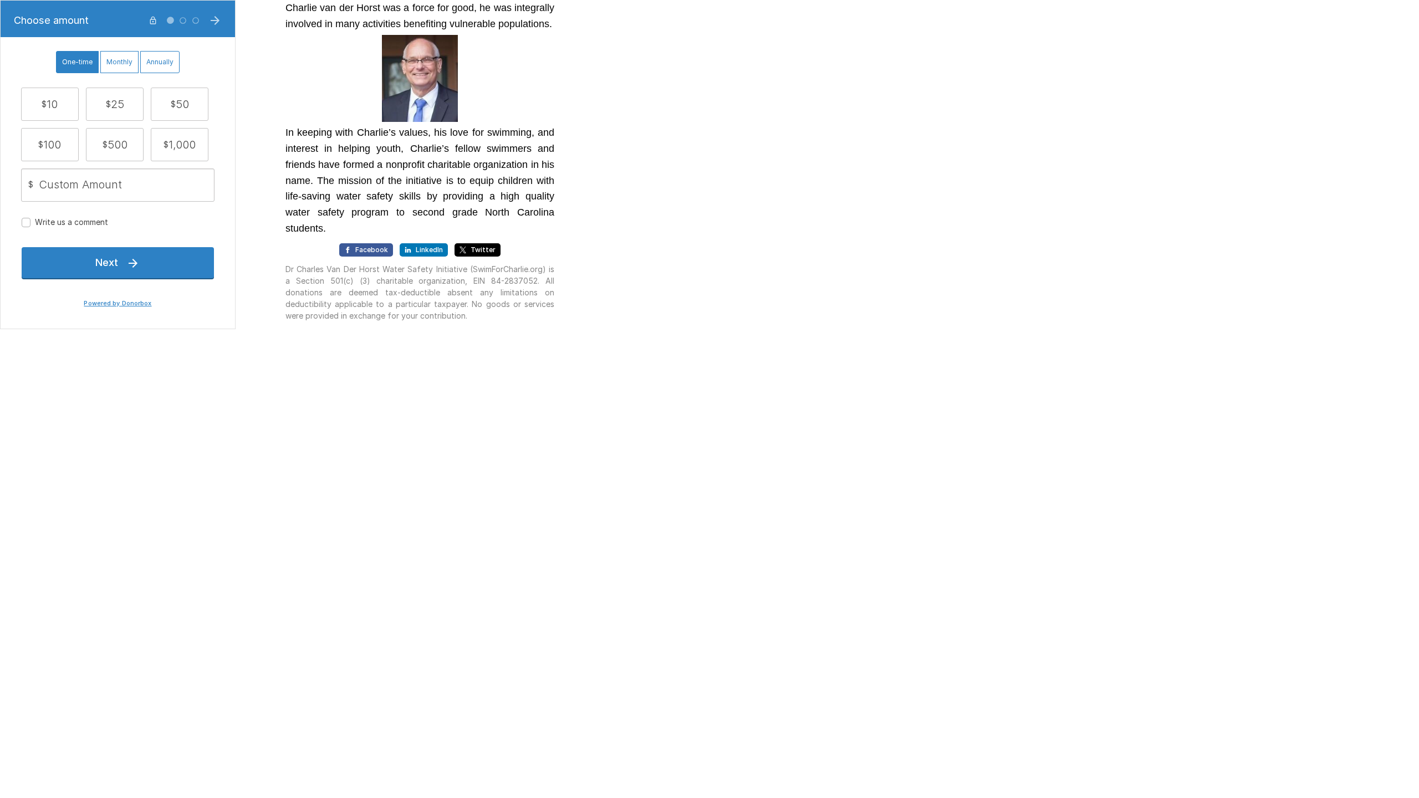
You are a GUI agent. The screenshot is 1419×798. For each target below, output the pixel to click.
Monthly (119, 62)
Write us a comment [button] (71, 222)
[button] (50, 104)
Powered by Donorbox (117, 303)
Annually (159, 62)
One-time (77, 62)
